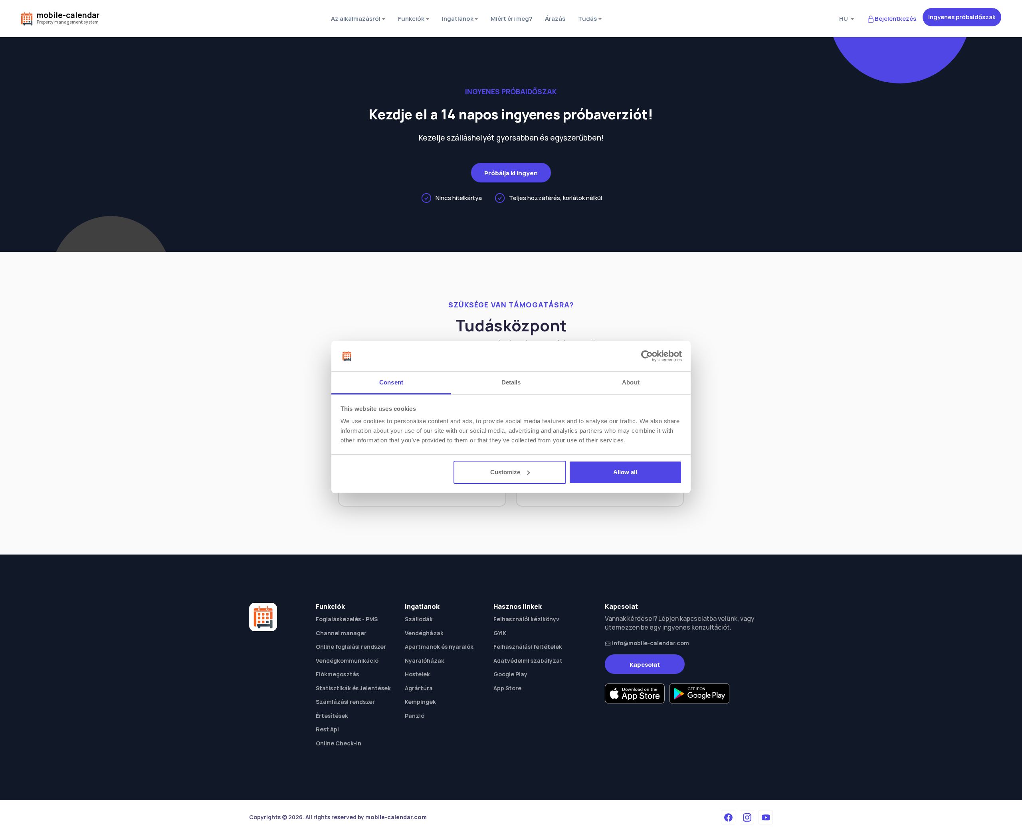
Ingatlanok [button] (457, 18)
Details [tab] (511, 382)
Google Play (510, 674)
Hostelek (417, 674)
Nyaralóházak (424, 660)
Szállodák (419, 619)
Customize (505, 472)
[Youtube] (766, 817)
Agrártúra (419, 688)
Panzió (414, 715)
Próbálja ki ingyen (511, 173)
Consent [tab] (391, 382)
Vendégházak (424, 633)
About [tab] (631, 382)
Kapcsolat (645, 664)
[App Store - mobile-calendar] (635, 693)
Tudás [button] (587, 18)
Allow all (625, 472)
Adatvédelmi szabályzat (527, 660)
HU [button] (844, 18)
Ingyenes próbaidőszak (962, 17)
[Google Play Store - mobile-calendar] (699, 693)
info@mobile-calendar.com (650, 643)
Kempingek (420, 701)
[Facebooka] (728, 817)
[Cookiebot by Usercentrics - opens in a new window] (647, 356)
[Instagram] (747, 817)
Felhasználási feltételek (527, 646)
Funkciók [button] (411, 18)
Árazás (555, 18)
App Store (507, 688)
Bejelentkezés (895, 18)
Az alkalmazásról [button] (355, 18)
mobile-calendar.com (396, 817)
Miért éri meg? (511, 18)
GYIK (499, 633)
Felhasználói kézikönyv (526, 619)
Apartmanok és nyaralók (439, 646)
